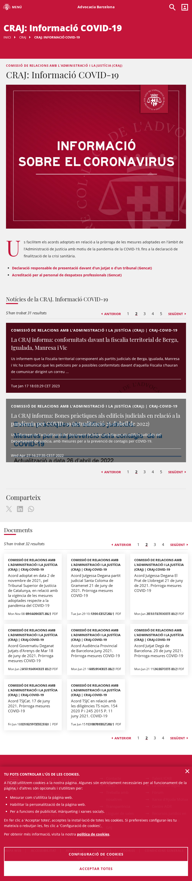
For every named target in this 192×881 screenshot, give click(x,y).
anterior (112, 314)
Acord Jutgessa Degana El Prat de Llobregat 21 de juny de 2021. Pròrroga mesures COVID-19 (158, 583)
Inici (7, 37)
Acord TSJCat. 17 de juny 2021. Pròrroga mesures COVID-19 (29, 705)
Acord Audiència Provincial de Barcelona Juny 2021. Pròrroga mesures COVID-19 (95, 650)
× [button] (187, 771)
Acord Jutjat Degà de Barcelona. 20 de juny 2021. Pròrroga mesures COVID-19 (158, 650)
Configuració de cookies (96, 854)
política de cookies (93, 834)
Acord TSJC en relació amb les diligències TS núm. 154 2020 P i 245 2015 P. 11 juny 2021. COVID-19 (94, 708)
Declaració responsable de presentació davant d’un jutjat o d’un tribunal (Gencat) (82, 268)
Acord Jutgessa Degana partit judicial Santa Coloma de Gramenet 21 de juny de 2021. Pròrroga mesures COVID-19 (95, 585)
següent (175, 314)
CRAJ (22, 37)
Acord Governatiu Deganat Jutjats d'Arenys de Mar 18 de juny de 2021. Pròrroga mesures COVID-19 (31, 653)
